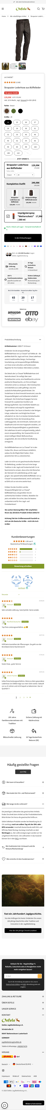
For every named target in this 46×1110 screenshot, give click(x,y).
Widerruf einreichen (33, 1104)
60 (17, 147)
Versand (24, 100)
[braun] (6, 111)
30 (26, 128)
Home (4, 16)
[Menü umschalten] (2, 8)
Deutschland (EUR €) (23, 1064)
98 (26, 147)
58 (8, 147)
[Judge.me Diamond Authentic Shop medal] (16, 580)
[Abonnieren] (40, 976)
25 (17, 122)
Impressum (6, 1076)
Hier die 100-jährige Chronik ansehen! (23, 930)
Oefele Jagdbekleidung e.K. (17, 1090)
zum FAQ (23, 772)
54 (26, 141)
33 (17, 134)
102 (35, 147)
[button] (9, 82)
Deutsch (5, 1064)
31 (35, 128)
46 (26, 134)
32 (8, 134)
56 (35, 141)
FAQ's (17, 838)
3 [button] (23, 697)
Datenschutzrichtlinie (13, 984)
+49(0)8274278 (22, 1046)
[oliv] (13, 111)
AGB (24, 984)
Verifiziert (21, 588)
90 (29, 153)
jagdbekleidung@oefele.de (11, 1042)
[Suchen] (38, 8)
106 (8, 153)
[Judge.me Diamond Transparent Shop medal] (28, 580)
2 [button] (20, 697)
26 (26, 122)
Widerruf (16, 1076)
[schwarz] (20, 111)
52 (17, 141)
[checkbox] (23, 216)
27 (35, 122)
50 (8, 141)
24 (8, 122)
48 (35, 134)
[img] (7, 601)
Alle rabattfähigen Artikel (18, 16)
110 (18, 153)
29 (17, 128)
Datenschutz (26, 1076)
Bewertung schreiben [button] (23, 566)
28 (8, 128)
